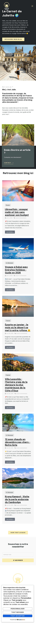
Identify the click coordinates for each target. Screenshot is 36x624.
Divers (8, 205)
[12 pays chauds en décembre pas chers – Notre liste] (18, 422)
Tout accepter (18, 616)
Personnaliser (18, 608)
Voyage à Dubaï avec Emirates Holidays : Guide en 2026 (16, 270)
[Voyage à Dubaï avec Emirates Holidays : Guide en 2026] (18, 248)
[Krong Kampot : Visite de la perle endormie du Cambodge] (18, 478)
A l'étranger (9, 263)
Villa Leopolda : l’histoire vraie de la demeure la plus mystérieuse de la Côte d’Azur (16, 385)
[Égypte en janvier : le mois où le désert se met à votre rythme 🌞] (18, 306)
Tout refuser (17, 612)
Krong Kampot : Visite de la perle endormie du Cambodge (17, 500)
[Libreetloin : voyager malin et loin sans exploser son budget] (18, 190)
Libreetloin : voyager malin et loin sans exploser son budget (17, 212)
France (8, 320)
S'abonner (18, 560)
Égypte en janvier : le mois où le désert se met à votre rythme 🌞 (17, 328)
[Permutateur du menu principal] (32, 6)
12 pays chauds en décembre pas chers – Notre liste (17, 442)
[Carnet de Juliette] (6, 6)
